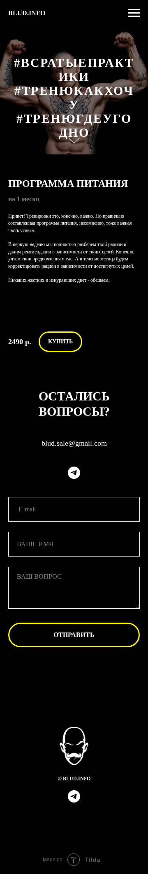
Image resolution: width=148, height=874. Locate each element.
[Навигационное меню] (134, 13)
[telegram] (74, 473)
